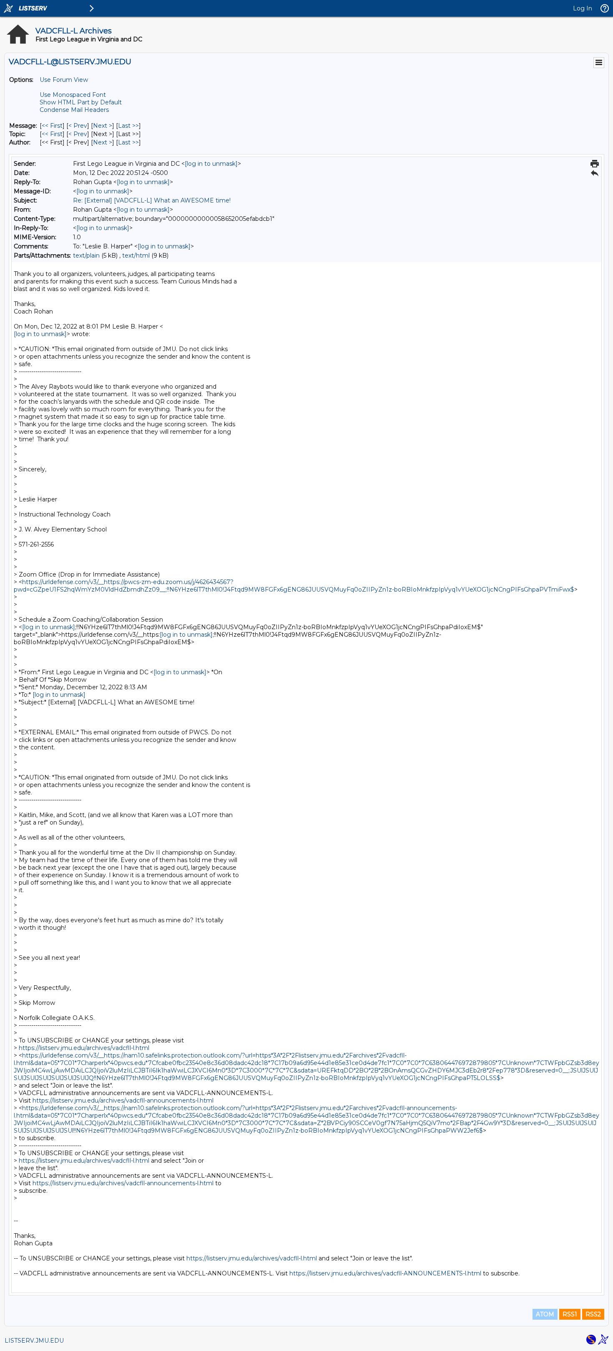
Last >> (128, 125)
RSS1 (570, 1314)
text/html (136, 255)
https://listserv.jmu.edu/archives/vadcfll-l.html (84, 1048)
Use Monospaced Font (73, 95)
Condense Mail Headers (74, 110)
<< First (52, 125)
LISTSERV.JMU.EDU (34, 1340)
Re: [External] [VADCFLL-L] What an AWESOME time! (152, 200)
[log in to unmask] (211, 163)
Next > (102, 125)
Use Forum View (64, 79)
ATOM (545, 1314)
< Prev (77, 125)
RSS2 (593, 1314)
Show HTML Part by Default (81, 102)
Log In (582, 8)
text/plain (86, 255)
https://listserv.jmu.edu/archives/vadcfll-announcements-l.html (123, 1100)
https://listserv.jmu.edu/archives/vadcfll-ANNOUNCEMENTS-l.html (385, 1273)
